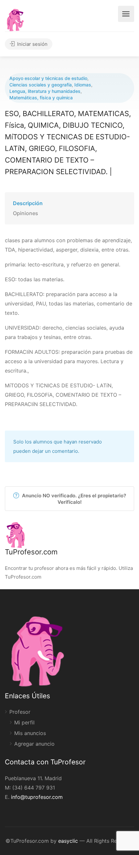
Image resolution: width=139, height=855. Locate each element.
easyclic (68, 841)
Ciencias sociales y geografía (40, 84)
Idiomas (82, 84)
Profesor (19, 712)
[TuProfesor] (15, 19)
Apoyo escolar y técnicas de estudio (48, 78)
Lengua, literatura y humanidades (44, 91)
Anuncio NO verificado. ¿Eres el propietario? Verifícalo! (73, 498)
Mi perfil (24, 722)
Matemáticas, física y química (41, 97)
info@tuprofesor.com (37, 797)
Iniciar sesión (32, 44)
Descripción (28, 203)
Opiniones (25, 213)
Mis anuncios (30, 733)
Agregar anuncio (34, 744)
